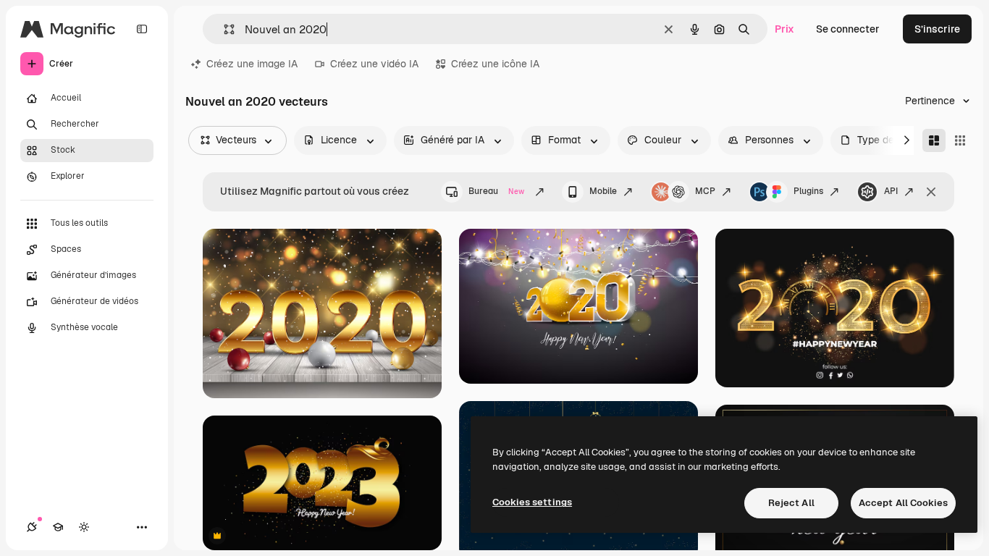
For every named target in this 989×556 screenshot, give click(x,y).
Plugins (808, 191)
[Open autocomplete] (223, 29)
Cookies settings (532, 502)
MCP (705, 191)
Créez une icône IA (495, 63)
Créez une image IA (252, 63)
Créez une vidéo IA (374, 63)
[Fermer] (931, 192)
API (891, 191)
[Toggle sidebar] (141, 29)
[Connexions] (31, 527)
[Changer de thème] (84, 527)
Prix (784, 28)
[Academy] (58, 527)
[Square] (960, 140)
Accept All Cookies (903, 503)
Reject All (791, 503)
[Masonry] (934, 140)
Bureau (496, 191)
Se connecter (848, 28)
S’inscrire (937, 28)
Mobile (603, 191)
